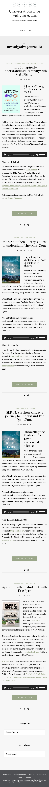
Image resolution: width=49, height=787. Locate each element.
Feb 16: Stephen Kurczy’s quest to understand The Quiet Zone (24, 244)
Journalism (20, 63)
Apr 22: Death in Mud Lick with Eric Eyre (24, 589)
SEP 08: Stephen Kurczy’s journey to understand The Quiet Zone (24, 416)
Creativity (10, 63)
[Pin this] (28, 225)
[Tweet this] (24, 225)
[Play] (5, 154)
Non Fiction (31, 63)
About (31, 774)
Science (40, 63)
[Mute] (37, 154)
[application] (24, 154)
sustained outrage (31, 652)
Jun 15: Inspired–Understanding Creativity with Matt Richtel (24, 71)
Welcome (7, 774)
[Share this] (21, 225)
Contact (28, 777)
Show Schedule (19, 774)
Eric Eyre (36, 620)
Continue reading (24, 213)
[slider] (42, 154)
